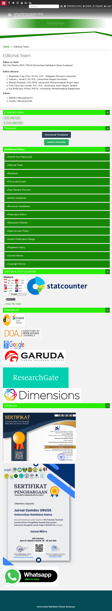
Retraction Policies (18, 222)
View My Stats (13, 304)
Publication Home (74, 6)
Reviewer (13, 173)
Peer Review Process (19, 190)
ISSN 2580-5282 (12, 118)
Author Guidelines (17, 198)
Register (99, 6)
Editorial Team (15, 165)
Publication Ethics (17, 214)
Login (108, 6)
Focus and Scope (17, 181)
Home (6, 46)
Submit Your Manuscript (20, 157)
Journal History (15, 255)
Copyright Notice (17, 264)
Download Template (56, 134)
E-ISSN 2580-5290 (13, 123)
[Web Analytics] (57, 299)
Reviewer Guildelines (19, 206)
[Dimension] (42, 394)
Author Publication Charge (21, 239)
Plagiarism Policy (16, 247)
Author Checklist (56, 142)
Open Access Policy (18, 231)
